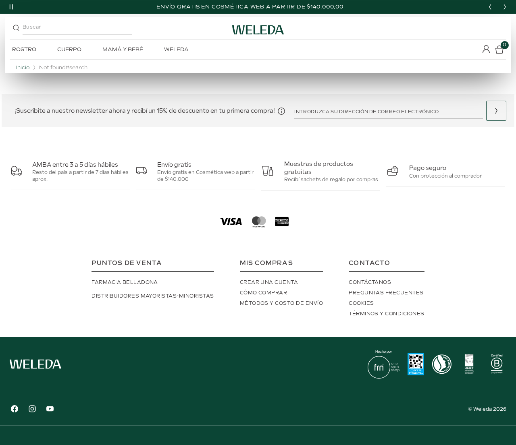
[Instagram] (32, 410)
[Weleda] (35, 370)
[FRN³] (383, 377)
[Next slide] (504, 7)
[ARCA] (416, 365)
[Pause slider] (11, 7)
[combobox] (84, 29)
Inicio (22, 68)
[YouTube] (50, 410)
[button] (281, 111)
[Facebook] (14, 410)
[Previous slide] (490, 7)
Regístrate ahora (496, 111)
